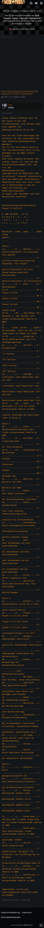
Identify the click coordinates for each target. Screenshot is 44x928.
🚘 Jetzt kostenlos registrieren (22, 29)
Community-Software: (22, 925)
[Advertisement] (22, 61)
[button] (41, 3)
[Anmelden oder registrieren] (36, 3)
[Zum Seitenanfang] (41, 925)
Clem (5, 97)
